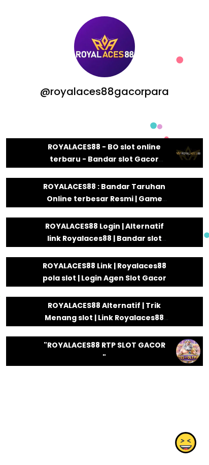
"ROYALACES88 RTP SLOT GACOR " (104, 351)
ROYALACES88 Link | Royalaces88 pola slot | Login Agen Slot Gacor (104, 272)
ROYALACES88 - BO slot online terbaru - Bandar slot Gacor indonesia (104, 159)
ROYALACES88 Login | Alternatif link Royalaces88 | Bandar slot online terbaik (104, 238)
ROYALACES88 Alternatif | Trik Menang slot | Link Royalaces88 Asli (104, 317)
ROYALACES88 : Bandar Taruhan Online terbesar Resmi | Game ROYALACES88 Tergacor (104, 198)
